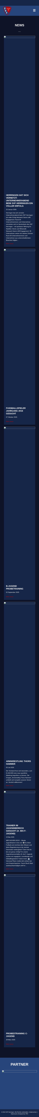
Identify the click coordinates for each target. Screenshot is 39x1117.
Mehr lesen (9, 243)
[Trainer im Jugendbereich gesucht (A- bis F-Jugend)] (19, 806)
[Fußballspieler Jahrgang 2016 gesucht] (19, 327)
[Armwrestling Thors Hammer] (19, 680)
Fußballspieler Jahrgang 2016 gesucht (16, 411)
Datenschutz (33, 1112)
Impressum (14, 1114)
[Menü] (34, 10)
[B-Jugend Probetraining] (19, 504)
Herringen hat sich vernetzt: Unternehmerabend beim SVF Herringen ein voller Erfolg (19, 200)
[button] (33, 3)
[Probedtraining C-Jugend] (19, 952)
